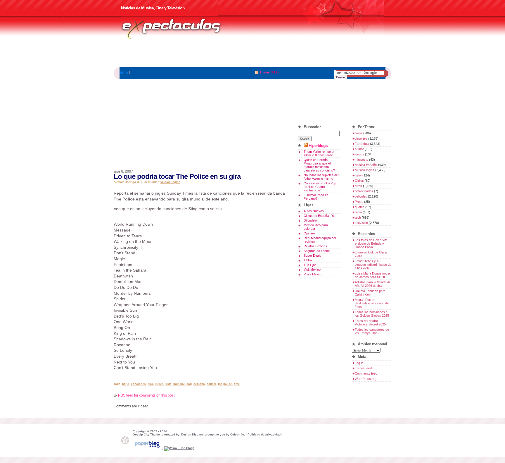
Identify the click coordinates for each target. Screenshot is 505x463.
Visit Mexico (312, 269)
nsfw (358, 175)
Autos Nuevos (314, 211)
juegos (359, 154)
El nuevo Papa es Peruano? (316, 196)
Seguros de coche (317, 251)
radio (358, 212)
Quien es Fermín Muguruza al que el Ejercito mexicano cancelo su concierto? (319, 165)
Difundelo (310, 220)
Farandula (362, 143)
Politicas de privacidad (264, 434)
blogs (358, 133)
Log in (359, 363)
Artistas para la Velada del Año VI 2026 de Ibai (373, 283)
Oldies (359, 180)
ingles (159, 383)
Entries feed (363, 368)
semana (199, 383)
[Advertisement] (252, 54)
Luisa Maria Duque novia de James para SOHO (372, 275)
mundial (179, 383)
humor (359, 149)
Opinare (309, 233)
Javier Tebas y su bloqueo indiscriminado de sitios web (373, 264)
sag (189, 383)
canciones (138, 383)
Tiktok (308, 260)
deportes (361, 138)
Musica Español (366, 165)
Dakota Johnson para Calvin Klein (370, 292)
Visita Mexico (313, 274)
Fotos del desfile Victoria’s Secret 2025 (370, 322)
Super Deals (312, 255)
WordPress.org (365, 378)
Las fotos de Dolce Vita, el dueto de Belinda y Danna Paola (371, 243)
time (237, 383)
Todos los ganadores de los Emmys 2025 (372, 331)
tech (358, 217)
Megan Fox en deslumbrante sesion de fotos (372, 303)
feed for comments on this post (146, 395)
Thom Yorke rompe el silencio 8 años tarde (319, 153)
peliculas (361, 196)
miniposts (361, 159)
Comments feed (366, 373)
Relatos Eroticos (315, 246)
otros (358, 186)
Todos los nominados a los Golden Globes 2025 (372, 313)
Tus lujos (310, 265)
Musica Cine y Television (179, 28)
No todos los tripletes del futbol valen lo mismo (321, 176)
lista (168, 383)
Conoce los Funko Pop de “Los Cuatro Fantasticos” (320, 186)
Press (359, 201)
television (361, 222)
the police (225, 383)
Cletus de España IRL (319, 215)
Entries (265, 72)
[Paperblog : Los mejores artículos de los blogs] (147, 448)
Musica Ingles (170, 182)
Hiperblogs (318, 145)
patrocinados (364, 191)
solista (211, 383)
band (125, 383)
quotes (359, 207)
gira (150, 383)
